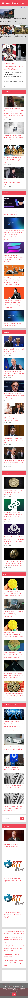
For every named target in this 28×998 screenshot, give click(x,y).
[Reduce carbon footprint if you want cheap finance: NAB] (14, 835)
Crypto (5, 197)
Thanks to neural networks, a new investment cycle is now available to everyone (13, 217)
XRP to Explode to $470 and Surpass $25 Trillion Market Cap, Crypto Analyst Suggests (14, 660)
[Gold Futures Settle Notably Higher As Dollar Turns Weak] (14, 861)
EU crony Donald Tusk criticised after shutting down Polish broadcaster (14, 356)
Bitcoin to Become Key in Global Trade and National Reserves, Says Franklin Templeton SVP (14, 568)
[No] (26, 990)
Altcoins (6, 579)
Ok (14, 994)
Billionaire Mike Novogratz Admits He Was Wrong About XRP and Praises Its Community (13, 598)
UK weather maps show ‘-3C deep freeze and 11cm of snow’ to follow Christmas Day (13, 142)
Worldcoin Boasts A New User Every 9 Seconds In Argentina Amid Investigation (13, 813)
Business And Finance (11, 709)
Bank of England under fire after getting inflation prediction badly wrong (14, 401)
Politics (6, 337)
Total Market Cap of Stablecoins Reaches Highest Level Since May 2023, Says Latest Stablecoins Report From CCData (14, 239)
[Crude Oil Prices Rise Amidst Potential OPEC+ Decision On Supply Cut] (14, 895)
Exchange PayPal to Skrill (12, 735)
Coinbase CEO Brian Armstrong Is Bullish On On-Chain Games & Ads (14, 793)
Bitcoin (5, 478)
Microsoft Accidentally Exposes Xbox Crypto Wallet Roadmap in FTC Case (14, 754)
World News (7, 97)
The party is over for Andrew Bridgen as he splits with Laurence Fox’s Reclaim (13, 423)
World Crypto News (15, 3)
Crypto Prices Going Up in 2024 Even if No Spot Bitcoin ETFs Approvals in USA (13, 497)
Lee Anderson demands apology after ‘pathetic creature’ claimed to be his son (14, 467)
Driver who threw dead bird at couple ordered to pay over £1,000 (13, 187)
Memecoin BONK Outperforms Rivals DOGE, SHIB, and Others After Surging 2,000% (13, 619)
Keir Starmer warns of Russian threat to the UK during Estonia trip (14, 165)
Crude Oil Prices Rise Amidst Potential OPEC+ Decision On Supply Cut (12, 920)
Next (8, 46)
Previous (4, 46)
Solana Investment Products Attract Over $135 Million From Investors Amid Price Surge (13, 680)
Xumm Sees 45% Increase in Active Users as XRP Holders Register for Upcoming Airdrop (13, 639)
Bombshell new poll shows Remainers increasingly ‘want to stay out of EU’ (14, 378)
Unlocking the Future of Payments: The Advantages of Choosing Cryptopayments (13, 729)
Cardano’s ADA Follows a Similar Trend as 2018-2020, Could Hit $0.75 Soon (13, 701)
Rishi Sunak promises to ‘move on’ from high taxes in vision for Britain (13, 445)
